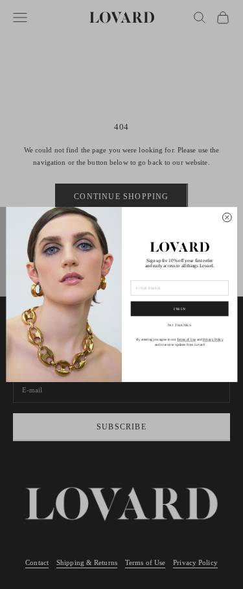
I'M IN (179, 309)
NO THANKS (179, 325)
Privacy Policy (212, 339)
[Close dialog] (226, 217)
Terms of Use (186, 339)
